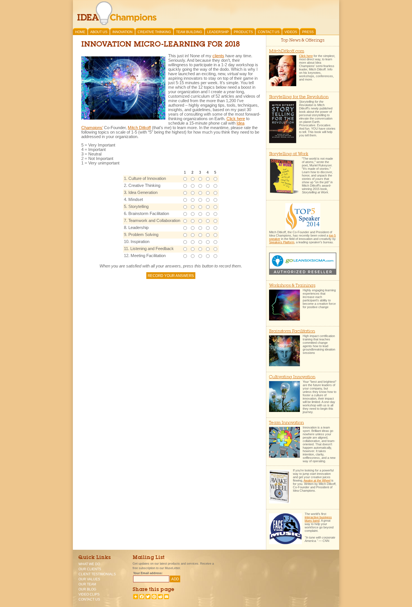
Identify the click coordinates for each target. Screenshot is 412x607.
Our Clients (89, 569)
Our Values (89, 579)
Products (243, 32)
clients (218, 56)
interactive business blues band (318, 519)
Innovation (122, 32)
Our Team (87, 584)
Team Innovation (286, 423)
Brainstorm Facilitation (292, 331)
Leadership (218, 32)
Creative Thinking (154, 32)
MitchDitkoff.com (286, 51)
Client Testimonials (97, 574)
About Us (98, 32)
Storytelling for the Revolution (298, 97)
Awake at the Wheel (317, 480)
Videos (290, 32)
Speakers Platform (281, 242)
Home (80, 32)
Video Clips (88, 594)
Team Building (189, 32)
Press (308, 32)
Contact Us (268, 32)
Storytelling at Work (288, 154)
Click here (235, 118)
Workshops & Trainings (292, 286)
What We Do (89, 564)
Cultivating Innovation (292, 377)
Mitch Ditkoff (139, 127)
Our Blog (87, 589)
